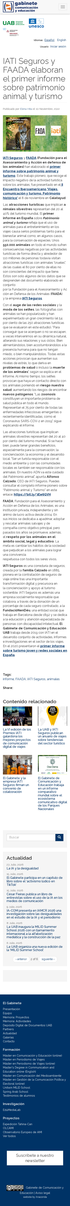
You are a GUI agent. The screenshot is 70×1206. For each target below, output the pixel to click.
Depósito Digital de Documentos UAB (27, 1025)
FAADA (31, 158)
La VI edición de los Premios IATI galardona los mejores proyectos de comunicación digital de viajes (17, 738)
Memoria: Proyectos (16, 1017)
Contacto (9, 1041)
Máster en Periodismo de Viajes (24, 1059)
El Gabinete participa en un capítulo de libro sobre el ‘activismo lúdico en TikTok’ (35, 881)
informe (8, 679)
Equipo (7, 1013)
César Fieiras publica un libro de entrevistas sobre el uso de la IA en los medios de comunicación (35, 897)
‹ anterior (21, 959)
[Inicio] (20, 6)
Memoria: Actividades (17, 1021)
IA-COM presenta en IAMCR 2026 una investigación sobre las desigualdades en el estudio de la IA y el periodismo (34, 914)
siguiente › (48, 959)
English (61, 40)
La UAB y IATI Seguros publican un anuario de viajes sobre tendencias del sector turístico (52, 736)
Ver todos (9, 1136)
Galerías (8, 1037)
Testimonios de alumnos (19, 1095)
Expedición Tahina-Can (17, 1124)
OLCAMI (8, 1128)
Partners (8, 1029)
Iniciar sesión (58, 46)
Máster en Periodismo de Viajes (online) (29, 1063)
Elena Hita (26, 108)
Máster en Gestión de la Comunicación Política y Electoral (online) (34, 1081)
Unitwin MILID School (16, 1087)
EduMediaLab (12, 1109)
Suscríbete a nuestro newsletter (35, 1158)
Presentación (11, 1009)
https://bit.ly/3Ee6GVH (32, 494)
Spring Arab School (15, 1091)
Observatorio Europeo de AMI (22, 1132)
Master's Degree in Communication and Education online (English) (28, 1069)
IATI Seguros (36, 679)
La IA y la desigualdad (22, 868)
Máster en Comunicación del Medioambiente (32, 1075)
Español (49, 40)
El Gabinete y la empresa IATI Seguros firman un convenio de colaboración (16, 785)
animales (53, 679)
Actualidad (10, 1033)
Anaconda (41, 1196)
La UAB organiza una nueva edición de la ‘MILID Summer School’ (35, 948)
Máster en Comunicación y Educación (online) (32, 1055)
